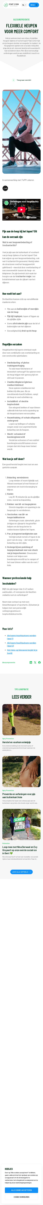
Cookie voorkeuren (21, 1197)
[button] (24, 5)
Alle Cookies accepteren (21, 1190)
